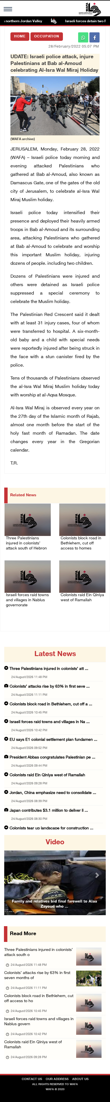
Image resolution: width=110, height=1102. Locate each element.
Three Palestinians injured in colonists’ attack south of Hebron (26, 543)
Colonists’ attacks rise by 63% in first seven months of (37, 975)
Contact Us (32, 1079)
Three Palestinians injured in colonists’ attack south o (38, 952)
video (55, 842)
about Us (80, 1079)
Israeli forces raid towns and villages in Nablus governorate (27, 600)
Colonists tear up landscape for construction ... (51, 828)
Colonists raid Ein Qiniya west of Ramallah (82, 598)
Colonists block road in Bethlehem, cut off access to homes (81, 543)
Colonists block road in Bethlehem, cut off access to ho (38, 999)
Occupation (46, 37)
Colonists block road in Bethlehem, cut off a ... (51, 704)
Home (20, 37)
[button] (11, 875)
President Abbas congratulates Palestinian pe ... (52, 757)
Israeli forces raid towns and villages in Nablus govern (39, 1022)
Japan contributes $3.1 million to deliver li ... (49, 810)
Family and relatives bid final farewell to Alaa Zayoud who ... (54, 904)
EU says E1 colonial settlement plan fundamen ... (53, 739)
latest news (55, 654)
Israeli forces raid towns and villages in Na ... (50, 722)
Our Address (57, 1079)
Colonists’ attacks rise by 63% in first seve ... (50, 686)
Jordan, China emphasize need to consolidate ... (53, 793)
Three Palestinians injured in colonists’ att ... (49, 668)
